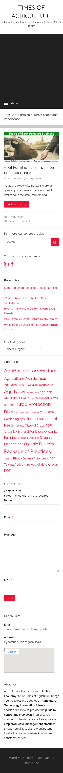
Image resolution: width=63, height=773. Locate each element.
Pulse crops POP (44, 458)
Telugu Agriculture (17, 464)
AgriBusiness (16, 216)
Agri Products (33, 392)
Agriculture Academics (25, 378)
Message (10, 534)
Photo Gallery (23, 458)
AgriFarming (12, 384)
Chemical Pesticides (36, 398)
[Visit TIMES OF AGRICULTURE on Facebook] (12, 265)
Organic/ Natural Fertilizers (24, 432)
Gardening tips (14, 419)
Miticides (19, 425)
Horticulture (35, 419)
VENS (38, 178)
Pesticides (8, 459)
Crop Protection (34, 404)
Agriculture (45, 370)
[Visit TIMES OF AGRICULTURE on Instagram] (6, 265)
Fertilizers (25, 413)
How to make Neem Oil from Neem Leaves (30, 319)
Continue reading (17, 204)
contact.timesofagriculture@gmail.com (28, 629)
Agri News (15, 391)
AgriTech (46, 392)
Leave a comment (19, 221)
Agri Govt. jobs (31, 384)
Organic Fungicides (28, 437)
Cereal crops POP (15, 397)
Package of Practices (27, 451)
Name (8, 500)
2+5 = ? (9, 579)
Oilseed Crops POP (38, 425)
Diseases (12, 411)
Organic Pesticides (40, 444)
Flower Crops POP (42, 412)
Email (8, 517)
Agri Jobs (47, 384)
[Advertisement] (31, 65)
